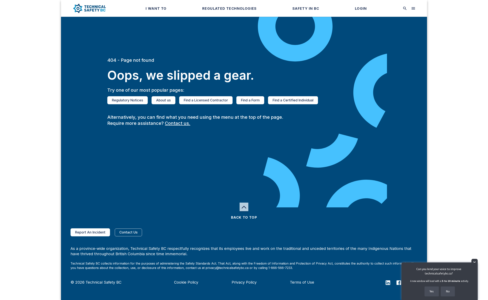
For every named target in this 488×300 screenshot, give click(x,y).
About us (163, 100)
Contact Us (128, 232)
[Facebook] (401, 282)
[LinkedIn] (390, 282)
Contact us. (177, 123)
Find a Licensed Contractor (206, 100)
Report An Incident (90, 232)
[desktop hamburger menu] (413, 8)
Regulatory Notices (127, 100)
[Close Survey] (474, 262)
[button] (86, 8)
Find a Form (250, 100)
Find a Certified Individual (293, 100)
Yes (432, 291)
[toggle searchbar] (405, 8)
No (448, 291)
